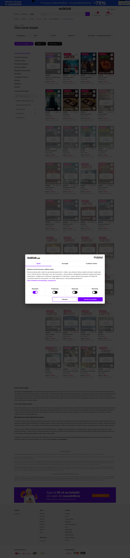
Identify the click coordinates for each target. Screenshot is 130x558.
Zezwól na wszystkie (90, 299)
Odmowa (64, 299)
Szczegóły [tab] (65, 263)
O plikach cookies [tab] (91, 263)
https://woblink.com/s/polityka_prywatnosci (41, 280)
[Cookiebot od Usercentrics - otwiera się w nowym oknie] (95, 257)
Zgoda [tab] (39, 263)
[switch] (55, 292)
